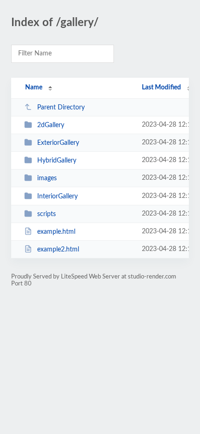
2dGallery (50, 125)
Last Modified (161, 87)
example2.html (58, 249)
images (47, 178)
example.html (56, 232)
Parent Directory (61, 107)
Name (33, 87)
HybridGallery (56, 160)
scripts (46, 214)
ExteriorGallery (58, 143)
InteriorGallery (57, 196)
